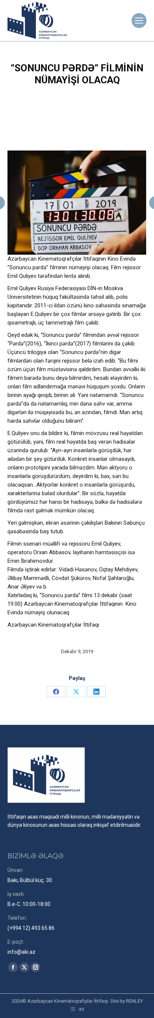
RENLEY (134, 1001)
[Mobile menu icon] (139, 20)
